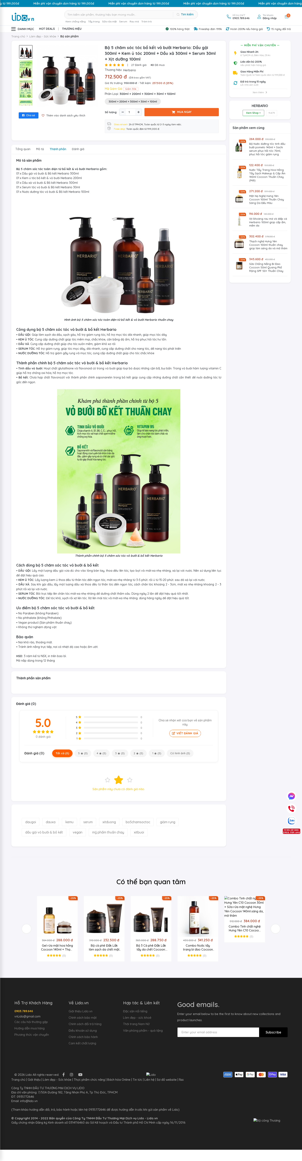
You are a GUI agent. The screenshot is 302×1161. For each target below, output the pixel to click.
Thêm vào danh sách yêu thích (65, 115)
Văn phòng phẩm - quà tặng (143, 1030)
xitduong (109, 822)
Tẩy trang (94, 21)
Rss (181, 1080)
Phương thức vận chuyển (31, 1035)
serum (88, 822)
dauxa (50, 822)
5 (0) (83, 753)
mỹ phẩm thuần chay (108, 832)
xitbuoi (139, 832)
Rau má (134, 21)
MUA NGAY (184, 112)
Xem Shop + (253, 112)
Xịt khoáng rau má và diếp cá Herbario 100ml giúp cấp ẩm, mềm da (268, 222)
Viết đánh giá (187, 733)
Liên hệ (149, 1080)
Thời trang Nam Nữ (136, 1024)
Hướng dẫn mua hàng (29, 1028)
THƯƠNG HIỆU (72, 29)
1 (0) (156, 753)
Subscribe (273, 1032)
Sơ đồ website (167, 1080)
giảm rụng (167, 822)
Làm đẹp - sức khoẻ (137, 1018)
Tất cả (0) (62, 753)
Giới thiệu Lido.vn (80, 1011)
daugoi (30, 822)
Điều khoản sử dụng (83, 1030)
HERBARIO (260, 106)
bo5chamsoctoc (138, 822)
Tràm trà (146, 21)
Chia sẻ (30, 115)
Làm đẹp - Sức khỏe (57, 1080)
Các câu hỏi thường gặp (31, 1022)
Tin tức (137, 1080)
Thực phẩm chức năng (89, 1080)
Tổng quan (22, 149)
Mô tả (40, 149)
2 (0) (138, 753)
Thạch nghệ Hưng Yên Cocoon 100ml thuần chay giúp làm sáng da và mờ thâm (268, 245)
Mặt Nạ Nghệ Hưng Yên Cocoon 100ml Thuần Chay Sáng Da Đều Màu (266, 199)
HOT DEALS (47, 29)
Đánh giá (138, 65)
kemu (69, 822)
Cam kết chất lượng (82, 1043)
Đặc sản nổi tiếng (135, 1011)
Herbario (129, 70)
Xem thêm (259, 92)
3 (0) (120, 753)
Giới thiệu (34, 1080)
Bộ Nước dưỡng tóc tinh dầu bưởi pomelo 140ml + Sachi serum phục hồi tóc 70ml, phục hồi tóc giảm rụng (267, 149)
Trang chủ (18, 36)
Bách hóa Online (118, 1080)
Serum (123, 21)
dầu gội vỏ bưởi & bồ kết (44, 832)
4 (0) (101, 753)
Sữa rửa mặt (109, 21)
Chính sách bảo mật (83, 1018)
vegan (77, 832)
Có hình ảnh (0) (180, 753)
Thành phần (58, 149)
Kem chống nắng (76, 21)
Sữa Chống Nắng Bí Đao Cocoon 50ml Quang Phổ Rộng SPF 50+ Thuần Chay (266, 267)
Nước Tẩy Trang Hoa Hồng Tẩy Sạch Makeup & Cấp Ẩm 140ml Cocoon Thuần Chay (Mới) (267, 175)
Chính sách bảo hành (83, 1037)
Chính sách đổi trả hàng (85, 1024)
